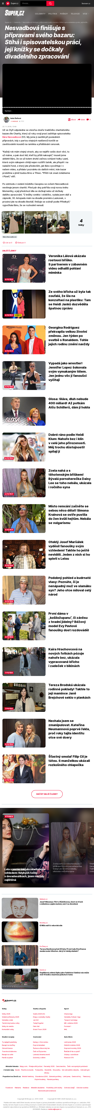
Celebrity (40, 14)
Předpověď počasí (35, 1066)
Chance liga (68, 1014)
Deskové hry (76, 1076)
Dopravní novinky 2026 (72, 1048)
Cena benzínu (61, 1066)
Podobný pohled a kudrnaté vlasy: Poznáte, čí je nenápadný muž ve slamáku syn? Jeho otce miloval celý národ (69, 586)
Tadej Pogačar (38, 1023)
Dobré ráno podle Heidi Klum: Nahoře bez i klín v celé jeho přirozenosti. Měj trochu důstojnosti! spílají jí (67, 443)
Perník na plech (7, 1058)
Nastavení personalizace (47, 1091)
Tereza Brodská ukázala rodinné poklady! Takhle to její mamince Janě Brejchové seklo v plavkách (69, 691)
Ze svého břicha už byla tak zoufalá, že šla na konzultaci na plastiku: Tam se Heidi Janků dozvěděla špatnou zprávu (69, 300)
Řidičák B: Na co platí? (72, 1051)
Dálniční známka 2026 (72, 1045)
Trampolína (39, 1070)
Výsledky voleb (7, 1020)
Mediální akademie (37, 1088)
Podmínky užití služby (54, 1088)
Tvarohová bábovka (9, 1051)
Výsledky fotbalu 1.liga (72, 1017)
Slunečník (48, 1070)
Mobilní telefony (28, 1076)
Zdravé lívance (7, 1048)
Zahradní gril (84, 1070)
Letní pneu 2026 (70, 1042)
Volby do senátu (8, 1026)
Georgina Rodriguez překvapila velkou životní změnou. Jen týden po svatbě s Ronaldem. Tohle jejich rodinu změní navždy (68, 336)
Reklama (18, 1088)
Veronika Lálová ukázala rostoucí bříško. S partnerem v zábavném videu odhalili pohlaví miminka (67, 264)
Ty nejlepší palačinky (9, 1042)
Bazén (17, 1070)
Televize (75, 14)
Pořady (64, 14)
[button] (47, 85)
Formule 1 (67, 1026)
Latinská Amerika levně (41, 1054)
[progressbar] (47, 107)
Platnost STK (69, 1058)
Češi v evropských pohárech (77, 1066)
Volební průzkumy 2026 (10, 1017)
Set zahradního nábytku (70, 1070)
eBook (73, 120)
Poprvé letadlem (39, 1045)
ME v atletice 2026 (71, 1023)
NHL (65, 1029)
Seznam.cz (86, 3)
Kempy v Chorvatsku (40, 1042)
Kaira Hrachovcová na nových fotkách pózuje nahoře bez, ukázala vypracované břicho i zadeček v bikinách (66, 657)
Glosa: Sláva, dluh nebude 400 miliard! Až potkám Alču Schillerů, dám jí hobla (69, 403)
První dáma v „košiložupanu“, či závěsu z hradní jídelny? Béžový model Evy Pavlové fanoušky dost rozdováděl (68, 622)
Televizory (86, 1076)
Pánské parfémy (53, 1079)
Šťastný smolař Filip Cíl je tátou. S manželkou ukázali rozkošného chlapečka (69, 761)
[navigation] (3, 3)
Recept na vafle (7, 1054)
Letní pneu (66, 1076)
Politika (52, 14)
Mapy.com (23, 1066)
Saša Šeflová (15, 118)
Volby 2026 (6, 1014)
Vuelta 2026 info (39, 1014)
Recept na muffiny (8, 1045)
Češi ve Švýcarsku (39, 1051)
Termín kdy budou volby (10, 1023)
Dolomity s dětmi (39, 1058)
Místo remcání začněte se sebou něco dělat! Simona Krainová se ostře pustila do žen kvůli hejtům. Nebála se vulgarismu (69, 514)
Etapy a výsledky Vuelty (41, 1017)
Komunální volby (8, 1029)
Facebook (9, 1088)
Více (85, 14)
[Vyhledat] (50, 3)
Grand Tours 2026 (39, 1029)
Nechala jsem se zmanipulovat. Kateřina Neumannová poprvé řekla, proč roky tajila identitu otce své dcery (69, 729)
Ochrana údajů (69, 1088)
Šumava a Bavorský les (41, 1048)
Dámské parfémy (55, 1076)
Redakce (26, 1088)
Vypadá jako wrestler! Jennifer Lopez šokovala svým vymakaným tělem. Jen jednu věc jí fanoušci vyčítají (67, 371)
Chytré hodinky (40, 1079)
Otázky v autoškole (71, 1054)
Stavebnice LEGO (41, 1076)
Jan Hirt (36, 1020)
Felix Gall (36, 1026)
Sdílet (83, 120)
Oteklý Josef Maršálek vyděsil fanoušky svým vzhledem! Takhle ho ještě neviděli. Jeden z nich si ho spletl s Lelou (69, 550)
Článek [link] (7, 71)
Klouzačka (56, 1070)
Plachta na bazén (27, 1070)
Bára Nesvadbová (11, 137)
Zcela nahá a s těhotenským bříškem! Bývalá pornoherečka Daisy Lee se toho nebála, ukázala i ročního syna (69, 479)
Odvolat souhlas (82, 1088)
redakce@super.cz (54, 1109)
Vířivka (46, 1073)
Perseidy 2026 (49, 1066)
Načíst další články (47, 794)
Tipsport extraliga (70, 1020)
